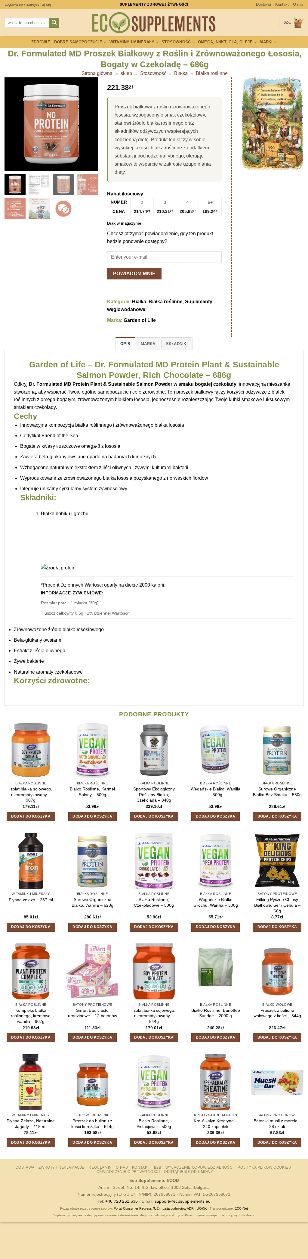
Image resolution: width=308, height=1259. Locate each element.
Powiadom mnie (134, 273)
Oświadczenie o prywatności (128, 1172)
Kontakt (282, 4)
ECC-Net (241, 1208)
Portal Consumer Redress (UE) (137, 1208)
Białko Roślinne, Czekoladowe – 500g (154, 902)
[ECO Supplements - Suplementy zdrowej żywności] (154, 23)
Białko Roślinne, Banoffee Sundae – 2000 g (215, 1013)
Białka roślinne (212, 73)
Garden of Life (140, 320)
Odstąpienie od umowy (188, 1172)
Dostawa (263, 4)
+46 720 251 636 (121, 1201)
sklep (126, 73)
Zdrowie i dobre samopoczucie (66, 42)
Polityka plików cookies (264, 1167)
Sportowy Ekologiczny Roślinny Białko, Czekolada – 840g (154, 794)
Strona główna (97, 73)
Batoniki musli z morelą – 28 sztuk (277, 1123)
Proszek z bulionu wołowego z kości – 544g (277, 1013)
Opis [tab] (125, 343)
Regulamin (100, 1167)
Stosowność (176, 42)
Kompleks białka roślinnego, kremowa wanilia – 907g (31, 1016)
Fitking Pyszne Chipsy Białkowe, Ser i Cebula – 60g (277, 905)
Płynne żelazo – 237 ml (31, 899)
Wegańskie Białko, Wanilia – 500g (215, 792)
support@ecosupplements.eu (183, 1201)
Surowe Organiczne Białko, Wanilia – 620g (92, 902)
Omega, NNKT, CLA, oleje (225, 42)
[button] (28, 4)
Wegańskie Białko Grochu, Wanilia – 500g (215, 902)
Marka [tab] (148, 343)
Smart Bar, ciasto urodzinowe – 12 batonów (92, 1013)
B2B (158, 1167)
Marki (266, 42)
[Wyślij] (54, 23)
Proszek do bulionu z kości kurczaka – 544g (92, 1123)
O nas (298, 4)
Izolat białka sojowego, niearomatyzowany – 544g (153, 1016)
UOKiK (202, 1208)
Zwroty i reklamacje (61, 1167)
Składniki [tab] (177, 343)
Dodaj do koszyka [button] (31, 816)
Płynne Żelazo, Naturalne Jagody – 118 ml (31, 1123)
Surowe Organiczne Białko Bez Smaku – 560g (277, 792)
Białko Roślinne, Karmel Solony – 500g (92, 792)
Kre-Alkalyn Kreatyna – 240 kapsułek (215, 1123)
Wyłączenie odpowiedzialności (199, 1167)
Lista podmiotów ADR (178, 1208)
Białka (181, 73)
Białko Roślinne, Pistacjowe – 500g (154, 1123)
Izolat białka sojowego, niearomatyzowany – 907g (30, 794)
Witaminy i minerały (132, 42)
